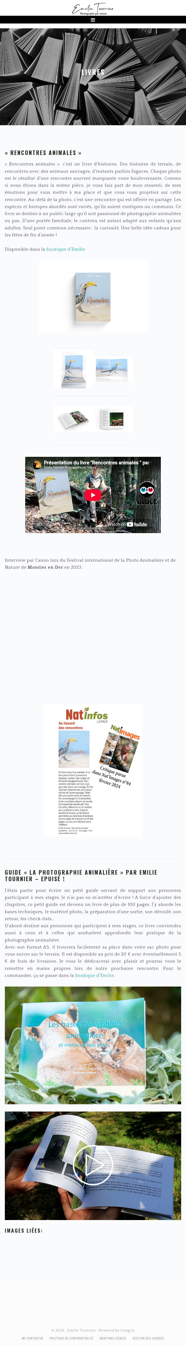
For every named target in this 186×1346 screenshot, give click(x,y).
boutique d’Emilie (65, 249)
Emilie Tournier (93, 8)
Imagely (127, 1330)
